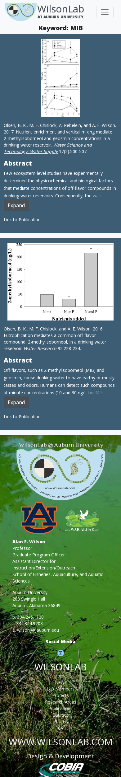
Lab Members (60, 689)
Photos (60, 721)
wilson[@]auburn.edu (38, 630)
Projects (60, 695)
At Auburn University (60, 16)
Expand (16, 205)
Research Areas (60, 702)
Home (60, 676)
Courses (60, 715)
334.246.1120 (30, 617)
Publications (60, 708)
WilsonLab (60, 8)
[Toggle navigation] (105, 12)
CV (60, 728)
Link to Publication (22, 219)
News (60, 682)
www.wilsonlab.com (61, 741)
